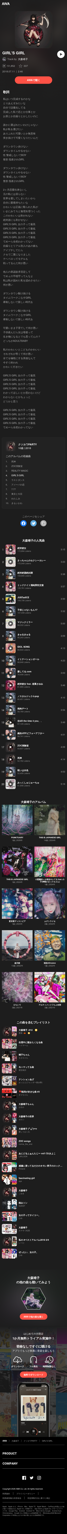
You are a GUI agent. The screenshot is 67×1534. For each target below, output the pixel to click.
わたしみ (15, 498)
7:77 (13, 489)
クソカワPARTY (27, 444)
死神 (13, 461)
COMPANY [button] (10, 1463)
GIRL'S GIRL (47, 1440)
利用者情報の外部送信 (11, 1498)
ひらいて (17, 1004)
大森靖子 (23, 59)
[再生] (61, 54)
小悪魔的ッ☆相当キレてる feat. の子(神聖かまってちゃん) (49, 880)
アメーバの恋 (17, 484)
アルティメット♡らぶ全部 (50, 1004)
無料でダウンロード (33, 1374)
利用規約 (6, 1493)
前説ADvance (50, 963)
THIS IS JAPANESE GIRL (50, 837)
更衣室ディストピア (17, 921)
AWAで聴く (33, 80)
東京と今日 (16, 493)
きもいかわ (16, 503)
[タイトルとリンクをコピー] (43, 523)
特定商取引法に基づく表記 (39, 1498)
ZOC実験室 (17, 466)
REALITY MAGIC (19, 470)
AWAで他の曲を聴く (34, 1316)
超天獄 (17, 963)
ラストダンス (17, 479)
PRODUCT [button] (9, 1453)
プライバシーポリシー (25, 1493)
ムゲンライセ (49, 921)
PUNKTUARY (17, 837)
